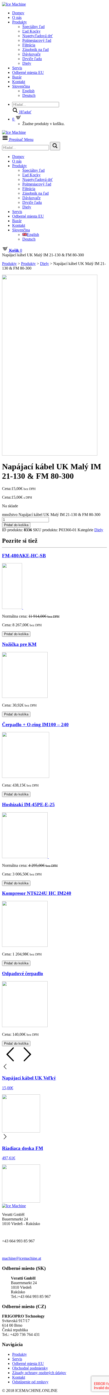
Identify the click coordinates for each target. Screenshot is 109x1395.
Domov (18, 13)
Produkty (19, 22)
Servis (17, 68)
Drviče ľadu (32, 59)
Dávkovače (31, 54)
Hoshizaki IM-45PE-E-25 (28, 804)
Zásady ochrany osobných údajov (39, 1373)
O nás (17, 17)
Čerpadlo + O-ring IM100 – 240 (35, 724)
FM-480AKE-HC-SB (24, 555)
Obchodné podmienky (30, 1368)
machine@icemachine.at (21, 1258)
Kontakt (18, 81)
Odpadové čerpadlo (22, 973)
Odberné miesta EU (28, 72)
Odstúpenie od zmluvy (30, 1382)
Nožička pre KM (19, 644)
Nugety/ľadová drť (37, 36)
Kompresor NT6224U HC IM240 (36, 893)
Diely (26, 63)
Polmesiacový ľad (36, 40)
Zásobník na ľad (35, 49)
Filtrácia (28, 45)
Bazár (17, 77)
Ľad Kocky (31, 31)
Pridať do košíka (16, 525)
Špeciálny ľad (33, 26)
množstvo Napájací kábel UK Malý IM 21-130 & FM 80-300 (51, 514)
